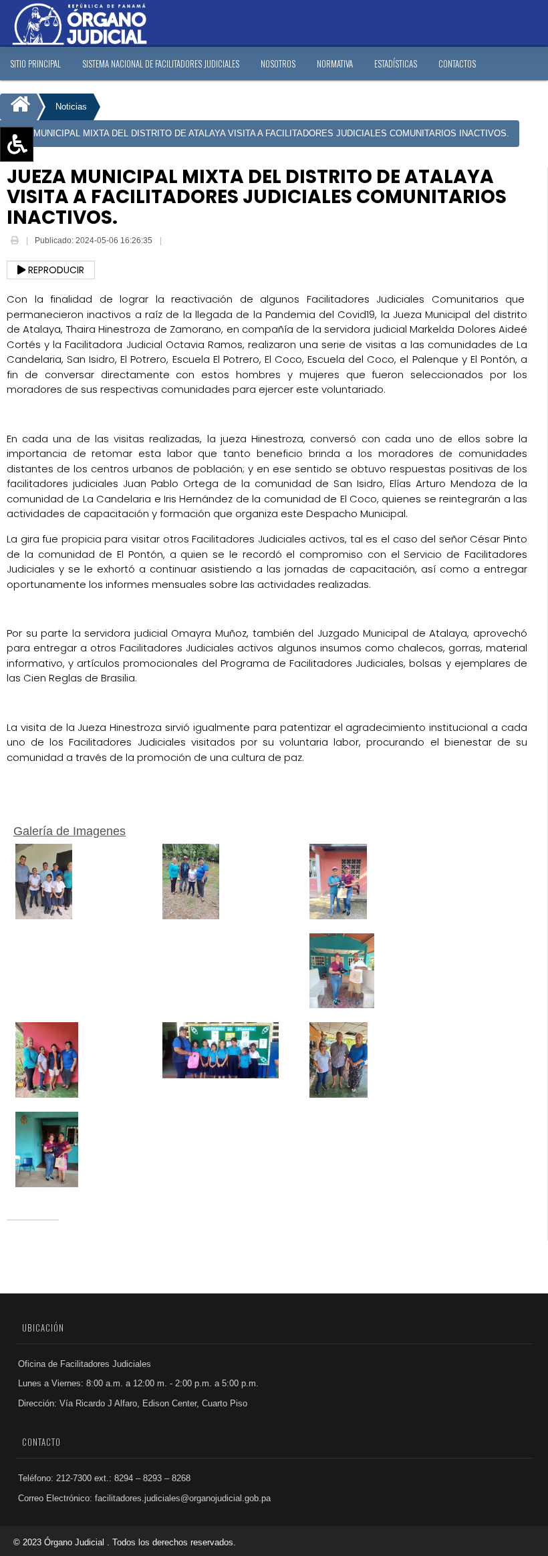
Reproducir (54, 270)
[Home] (18, 107)
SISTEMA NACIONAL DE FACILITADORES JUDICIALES (160, 63)
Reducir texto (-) (48, 183)
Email (173, 242)
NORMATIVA (335, 63)
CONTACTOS (457, 63)
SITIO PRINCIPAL (35, 63)
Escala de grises (49, 241)
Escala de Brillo (46, 221)
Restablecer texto (51, 202)
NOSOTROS (278, 63)
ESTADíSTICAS (395, 63)
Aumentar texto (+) (54, 163)
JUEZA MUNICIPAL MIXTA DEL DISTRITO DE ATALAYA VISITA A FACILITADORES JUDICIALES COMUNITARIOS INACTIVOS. (256, 133)
